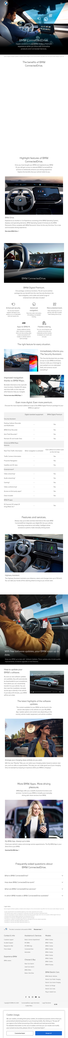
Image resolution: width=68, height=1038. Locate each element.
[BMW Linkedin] (39, 997)
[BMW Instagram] (32, 997)
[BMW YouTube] (36, 997)
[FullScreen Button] (62, 692)
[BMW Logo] (6, 3)
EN (56, 1004)
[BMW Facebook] (26, 997)
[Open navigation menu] (61, 3)
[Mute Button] (60, 692)
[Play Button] (32, 692)
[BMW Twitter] (29, 997)
